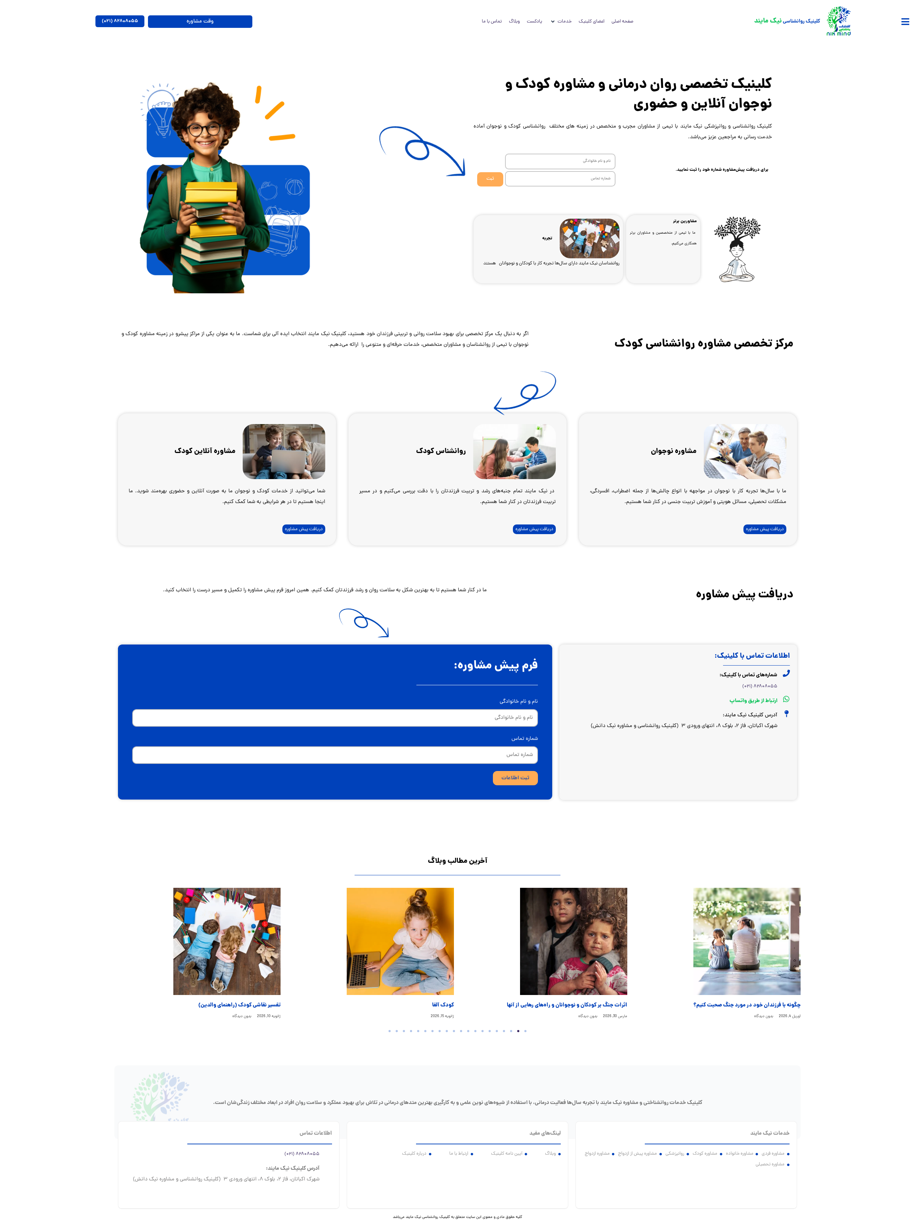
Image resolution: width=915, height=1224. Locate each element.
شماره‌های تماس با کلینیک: (748, 675)
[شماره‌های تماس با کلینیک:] (786, 673)
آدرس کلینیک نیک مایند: (750, 715)
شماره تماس (524, 739)
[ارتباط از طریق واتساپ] (786, 699)
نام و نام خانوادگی (519, 702)
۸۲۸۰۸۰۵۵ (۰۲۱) (759, 686)
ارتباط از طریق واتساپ (753, 701)
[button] (905, 21)
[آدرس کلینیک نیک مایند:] (786, 713)
